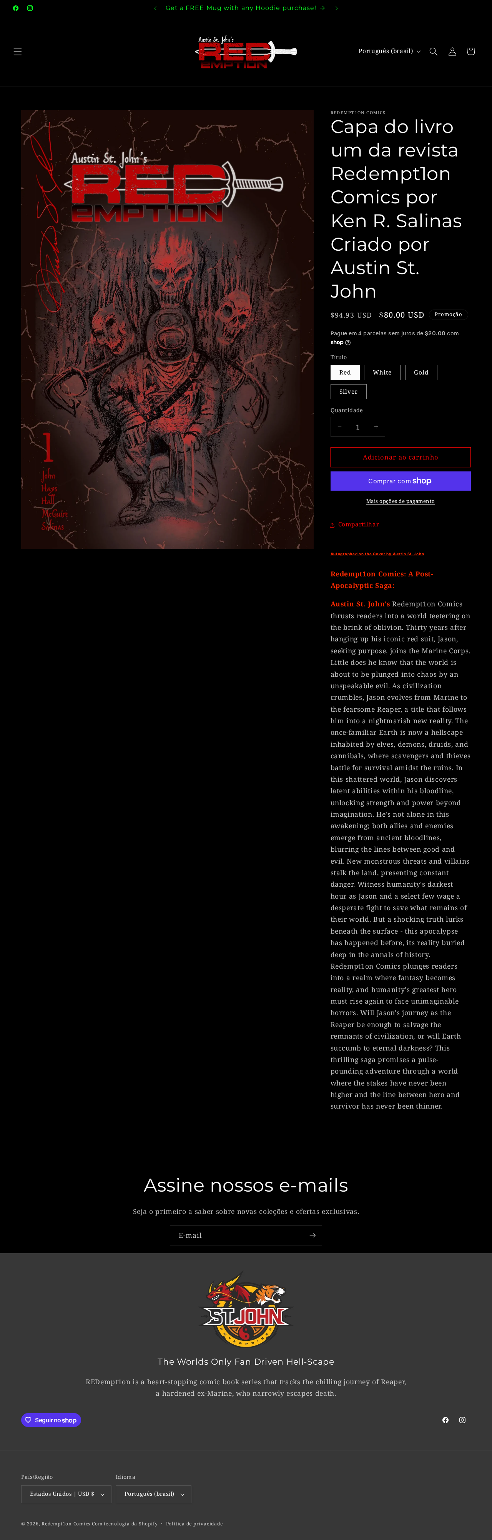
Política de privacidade (194, 1523)
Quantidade (347, 410)
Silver (348, 392)
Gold (421, 373)
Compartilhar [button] (358, 525)
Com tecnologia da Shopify (125, 1523)
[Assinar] (312, 1235)
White (382, 373)
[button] (17, 51)
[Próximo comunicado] (336, 8)
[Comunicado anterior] (155, 8)
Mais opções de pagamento (400, 501)
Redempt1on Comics (66, 1523)
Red (345, 373)
